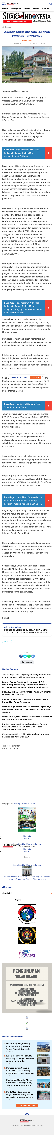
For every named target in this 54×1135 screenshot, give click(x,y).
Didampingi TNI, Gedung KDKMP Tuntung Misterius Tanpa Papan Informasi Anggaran (19, 1046)
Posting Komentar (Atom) (24, 804)
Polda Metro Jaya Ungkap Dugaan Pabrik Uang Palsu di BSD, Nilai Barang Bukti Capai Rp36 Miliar (20, 1095)
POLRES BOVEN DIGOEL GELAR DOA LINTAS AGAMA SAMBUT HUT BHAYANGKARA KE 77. (25, 631)
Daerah (7, 641)
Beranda (27, 836)
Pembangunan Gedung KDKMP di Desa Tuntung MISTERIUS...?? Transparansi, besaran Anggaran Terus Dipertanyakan (20, 1071)
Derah (36, 8)
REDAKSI (27, 838)
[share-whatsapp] (29, 656)
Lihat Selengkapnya (26, 1105)
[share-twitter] (25, 656)
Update (35, 377)
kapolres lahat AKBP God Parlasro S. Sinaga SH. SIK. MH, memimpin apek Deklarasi (21, 153)
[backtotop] (27, 1115)
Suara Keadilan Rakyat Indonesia (27, 844)
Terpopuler (16, 8)
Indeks (27, 8)
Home (5, 8)
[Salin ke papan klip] (33, 656)
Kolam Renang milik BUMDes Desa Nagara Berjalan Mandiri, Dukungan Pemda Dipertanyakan (27, 878)
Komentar (28, 662)
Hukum (45, 8)
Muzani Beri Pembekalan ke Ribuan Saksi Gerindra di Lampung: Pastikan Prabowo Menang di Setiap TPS (23, 500)
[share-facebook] (21, 656)
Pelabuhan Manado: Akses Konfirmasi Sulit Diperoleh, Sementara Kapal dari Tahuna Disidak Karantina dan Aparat (20, 1083)
